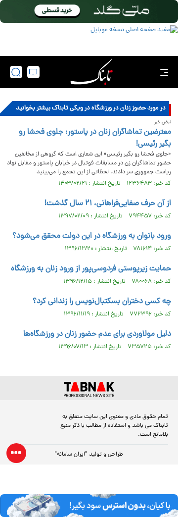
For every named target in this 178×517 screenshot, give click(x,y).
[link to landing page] (91, 72)
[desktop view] (33, 72)
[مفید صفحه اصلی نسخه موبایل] (89, 38)
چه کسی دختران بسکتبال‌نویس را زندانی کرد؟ (102, 302)
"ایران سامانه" (71, 454)
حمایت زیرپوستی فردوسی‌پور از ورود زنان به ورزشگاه (91, 269)
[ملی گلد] (89, 11)
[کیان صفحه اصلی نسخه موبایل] (89, 505)
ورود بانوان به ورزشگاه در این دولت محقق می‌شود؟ (91, 236)
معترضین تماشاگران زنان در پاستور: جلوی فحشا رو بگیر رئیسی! (95, 138)
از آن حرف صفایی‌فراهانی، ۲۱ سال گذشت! (107, 203)
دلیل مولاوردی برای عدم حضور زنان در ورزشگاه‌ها (97, 334)
